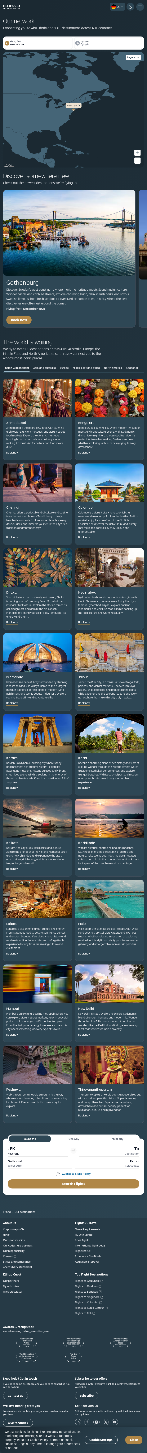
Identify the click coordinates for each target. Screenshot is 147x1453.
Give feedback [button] (18, 1423)
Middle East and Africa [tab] (86, 368)
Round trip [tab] (30, 1139)
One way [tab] (74, 1139)
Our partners (11, 1281)
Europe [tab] (64, 368)
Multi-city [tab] (117, 1139)
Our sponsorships (14, 1240)
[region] (73, 1440)
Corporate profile (13, 1229)
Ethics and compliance (17, 1261)
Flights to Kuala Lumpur (89, 1308)
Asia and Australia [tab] (44, 368)
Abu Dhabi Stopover (87, 1261)
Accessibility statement (17, 1267)
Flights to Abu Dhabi (87, 1281)
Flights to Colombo (86, 1302)
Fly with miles (11, 1286)
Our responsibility (13, 1251)
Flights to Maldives (86, 1286)
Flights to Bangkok (86, 1291)
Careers (8, 1256)
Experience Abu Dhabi (88, 1256)
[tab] (38, 1151)
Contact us (15, 1396)
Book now (19, 320)
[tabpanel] (73, 789)
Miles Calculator (12, 1291)
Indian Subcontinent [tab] (17, 368)
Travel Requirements (87, 1229)
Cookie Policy (39, 1440)
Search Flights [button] (73, 1184)
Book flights (82, 1240)
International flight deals (90, 1245)
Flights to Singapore (87, 1297)
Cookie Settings (101, 1440)
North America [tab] (113, 368)
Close (134, 1440)
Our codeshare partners (18, 1245)
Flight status (83, 1251)
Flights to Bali (83, 1313)
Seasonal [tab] (132, 368)
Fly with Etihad (83, 1235)
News (6, 1235)
